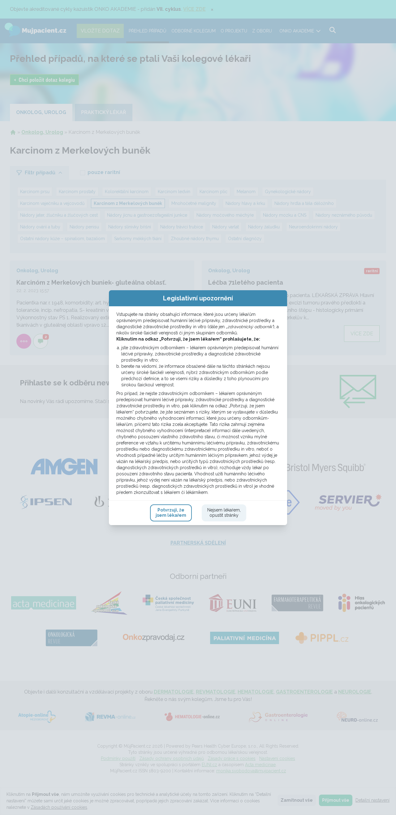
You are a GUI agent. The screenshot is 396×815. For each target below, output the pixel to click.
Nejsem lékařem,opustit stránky (224, 512)
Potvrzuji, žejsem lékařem (171, 512)
